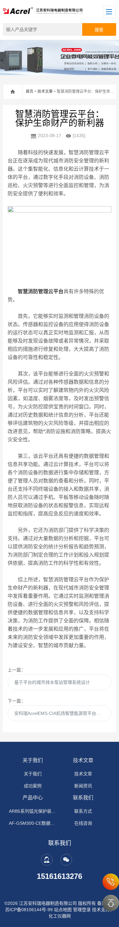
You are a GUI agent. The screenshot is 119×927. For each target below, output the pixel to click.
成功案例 (33, 785)
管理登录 (82, 909)
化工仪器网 (60, 915)
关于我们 (33, 760)
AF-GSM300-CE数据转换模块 (32, 823)
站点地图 (63, 909)
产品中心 (33, 797)
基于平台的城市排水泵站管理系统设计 (52, 682)
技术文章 (45, 91)
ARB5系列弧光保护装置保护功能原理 (32, 811)
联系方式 (83, 811)
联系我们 (83, 797)
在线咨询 (83, 823)
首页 (29, 91)
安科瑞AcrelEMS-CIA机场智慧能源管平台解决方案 (62, 713)
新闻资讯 (83, 785)
